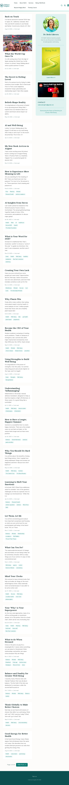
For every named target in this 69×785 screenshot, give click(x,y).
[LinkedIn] (68, 5)
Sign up (34, 776)
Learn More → (51, 77)
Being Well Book (40, 3)
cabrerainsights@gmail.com (46, 105)
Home (15, 3)
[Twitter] (65, 5)
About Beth (23, 3)
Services (31, 3)
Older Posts (22, 765)
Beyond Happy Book (20, 7)
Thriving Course (32, 7)
